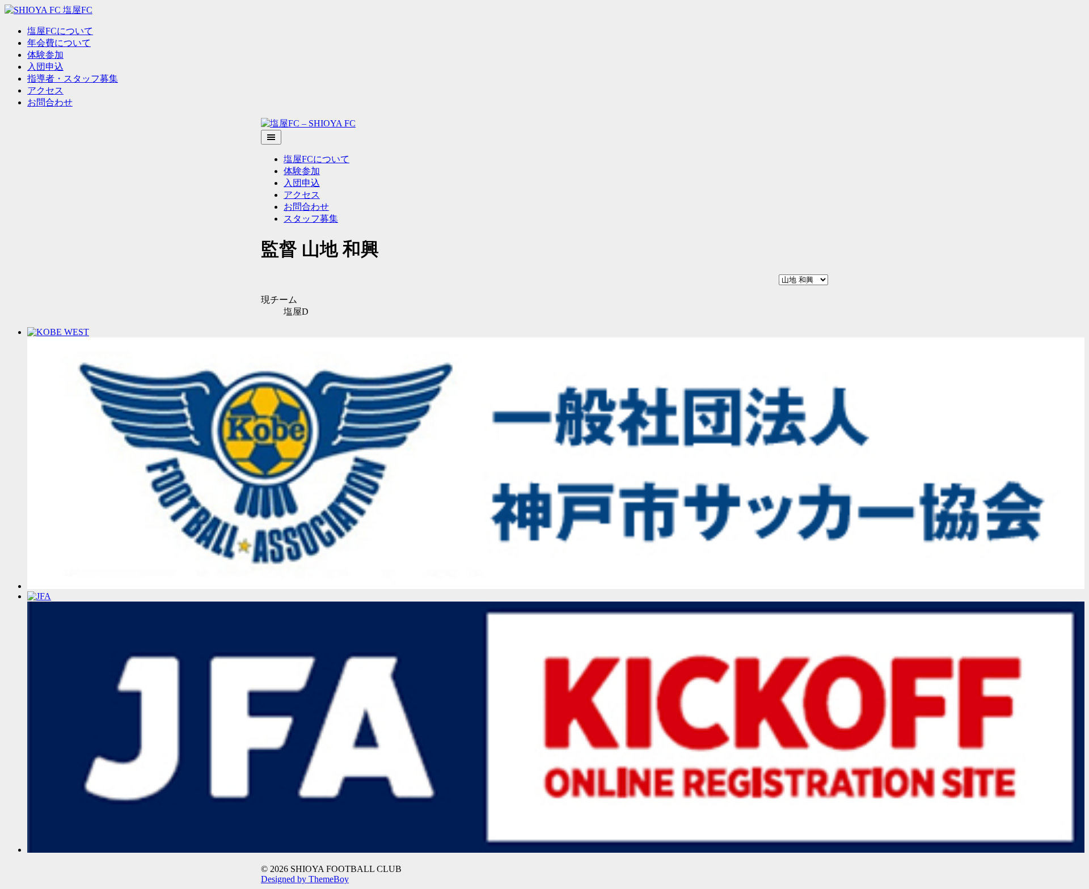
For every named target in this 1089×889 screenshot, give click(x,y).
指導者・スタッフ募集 (72, 78)
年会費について (59, 43)
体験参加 (45, 55)
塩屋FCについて (60, 31)
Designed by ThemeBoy (305, 879)
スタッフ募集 (311, 218)
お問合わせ (50, 102)
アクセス (45, 90)
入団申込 (45, 66)
